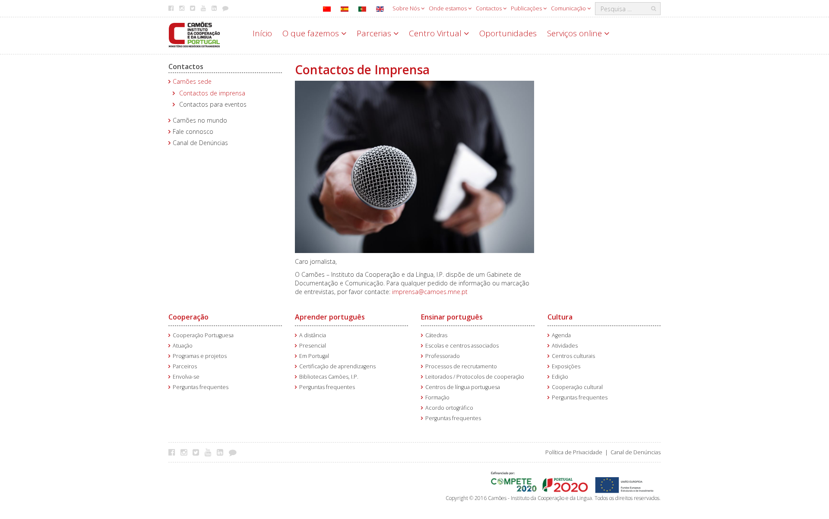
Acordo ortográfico (449, 407)
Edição (560, 376)
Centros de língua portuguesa (462, 387)
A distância (312, 335)
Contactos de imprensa (212, 93)
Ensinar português (452, 317)
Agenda (561, 335)
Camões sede (192, 81)
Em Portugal (314, 356)
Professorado (442, 356)
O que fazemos (311, 33)
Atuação (183, 345)
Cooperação (188, 317)
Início (262, 33)
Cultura (560, 317)
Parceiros (185, 366)
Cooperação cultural (577, 387)
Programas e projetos (200, 356)
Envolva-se (186, 376)
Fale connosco (193, 131)
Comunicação (569, 8)
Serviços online (575, 33)
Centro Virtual (436, 33)
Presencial (312, 345)
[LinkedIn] (222, 452)
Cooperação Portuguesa (203, 335)
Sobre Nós (406, 8)
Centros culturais (573, 356)
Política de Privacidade (573, 452)
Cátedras (436, 335)
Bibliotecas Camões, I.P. (328, 376)
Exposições (566, 366)
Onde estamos (448, 8)
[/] (194, 34)
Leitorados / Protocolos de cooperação (474, 376)
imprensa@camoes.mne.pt (430, 292)
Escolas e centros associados (462, 345)
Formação (437, 397)
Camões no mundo (200, 120)
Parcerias (375, 33)
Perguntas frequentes (200, 387)
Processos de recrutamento (461, 366)
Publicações (527, 8)
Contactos (489, 8)
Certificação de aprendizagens (337, 366)
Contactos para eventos (213, 104)
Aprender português (330, 317)
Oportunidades (508, 33)
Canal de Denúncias (200, 143)
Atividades (565, 345)
